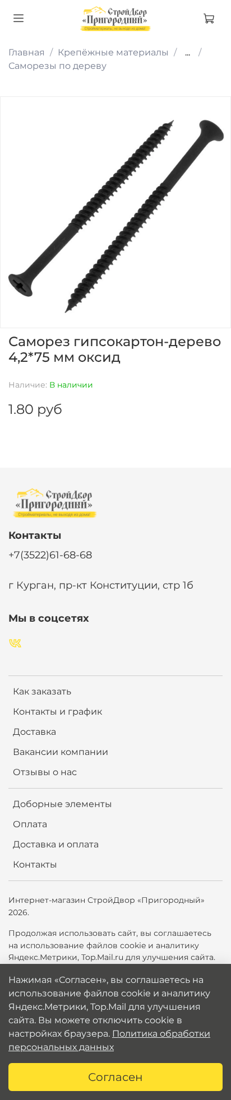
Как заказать (42, 691)
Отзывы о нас (45, 772)
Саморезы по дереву (57, 65)
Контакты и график (57, 711)
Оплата (30, 824)
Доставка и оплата (56, 844)
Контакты (35, 864)
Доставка (34, 731)
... (187, 53)
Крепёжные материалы (113, 52)
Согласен (115, 1077)
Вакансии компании (60, 752)
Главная (26, 52)
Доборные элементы (62, 804)
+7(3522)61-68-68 (50, 555)
